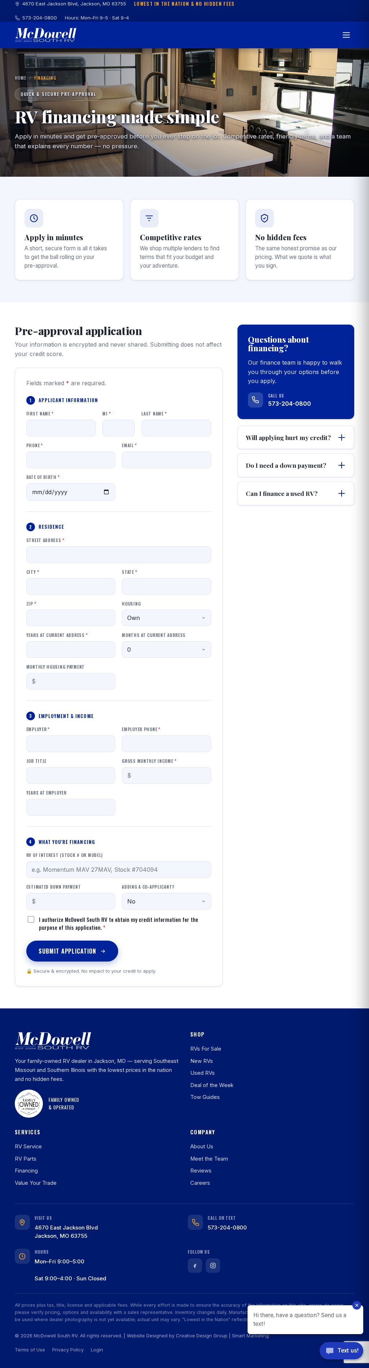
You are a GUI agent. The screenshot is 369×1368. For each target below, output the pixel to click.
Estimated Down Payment (53, 887)
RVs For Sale (205, 1049)
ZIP (31, 604)
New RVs (201, 1061)
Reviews (201, 1170)
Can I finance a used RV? (281, 493)
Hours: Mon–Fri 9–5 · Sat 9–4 (97, 18)
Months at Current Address (154, 635)
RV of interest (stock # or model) (64, 855)
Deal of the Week (212, 1085)
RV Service (28, 1146)
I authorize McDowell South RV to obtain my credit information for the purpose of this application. (118, 923)
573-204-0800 (39, 18)
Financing (26, 1170)
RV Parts (25, 1159)
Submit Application (68, 951)
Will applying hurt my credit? (288, 437)
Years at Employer (46, 792)
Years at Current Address (57, 635)
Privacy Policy (68, 1349)
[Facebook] (195, 1265)
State (129, 572)
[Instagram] (213, 1265)
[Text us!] (341, 1353)
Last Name (153, 413)
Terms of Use (30, 1349)
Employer (38, 729)
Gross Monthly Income (149, 761)
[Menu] (346, 35)
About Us (201, 1146)
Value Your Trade (36, 1183)
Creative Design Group (201, 1335)
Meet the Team (209, 1159)
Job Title (36, 761)
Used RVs (202, 1073)
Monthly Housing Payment (55, 667)
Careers (200, 1183)
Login (97, 1349)
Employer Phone (141, 729)
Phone (34, 445)
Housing (131, 604)
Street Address (45, 540)
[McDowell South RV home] (46, 35)
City (32, 572)
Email (129, 445)
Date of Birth (43, 477)
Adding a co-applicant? (148, 887)
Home (20, 77)
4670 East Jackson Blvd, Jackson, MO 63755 (74, 3)
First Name (40, 413)
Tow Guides (205, 1097)
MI (106, 413)
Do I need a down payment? (286, 465)
